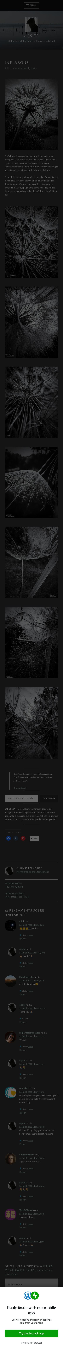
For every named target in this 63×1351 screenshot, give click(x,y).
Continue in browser (31, 1343)
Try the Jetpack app (31, 1333)
